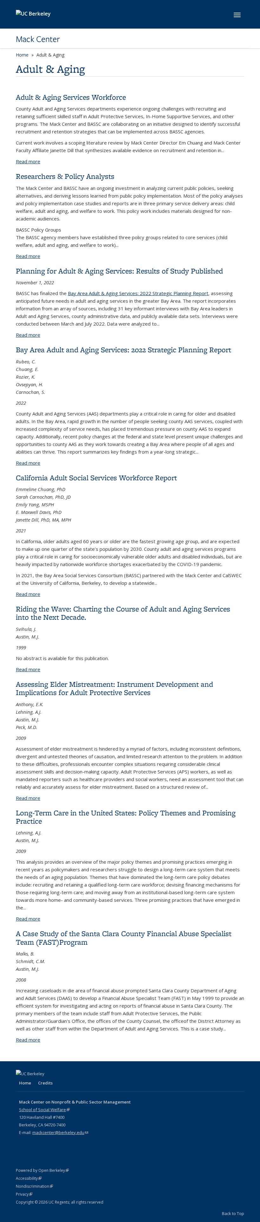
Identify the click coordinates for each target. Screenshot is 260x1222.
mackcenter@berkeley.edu (60, 1132)
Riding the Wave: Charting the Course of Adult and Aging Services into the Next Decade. (123, 613)
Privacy (24, 1194)
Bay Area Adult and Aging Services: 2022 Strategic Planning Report (123, 349)
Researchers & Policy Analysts (65, 176)
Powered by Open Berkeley (42, 1170)
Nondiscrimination (34, 1186)
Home (22, 55)
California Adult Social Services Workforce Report (96, 478)
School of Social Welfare (44, 1109)
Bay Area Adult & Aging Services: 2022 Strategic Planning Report (138, 293)
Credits (45, 1083)
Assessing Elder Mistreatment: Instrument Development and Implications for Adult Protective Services (114, 688)
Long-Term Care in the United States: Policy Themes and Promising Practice (126, 817)
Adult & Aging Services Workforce (71, 97)
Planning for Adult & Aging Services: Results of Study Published (119, 271)
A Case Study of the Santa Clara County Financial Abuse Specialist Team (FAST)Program (123, 937)
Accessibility (29, 1178)
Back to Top (233, 1213)
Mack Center (38, 39)
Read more (28, 161)
